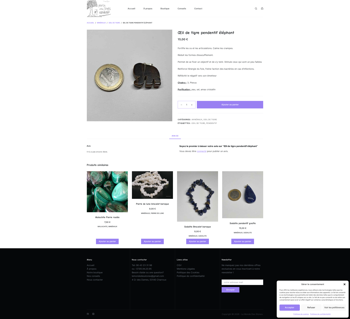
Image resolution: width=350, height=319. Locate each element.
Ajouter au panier (230, 104)
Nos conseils (93, 276)
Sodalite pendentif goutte (243, 223)
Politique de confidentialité (320, 314)
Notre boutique (95, 272)
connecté (201, 151)
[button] (344, 284)
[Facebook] (88, 314)
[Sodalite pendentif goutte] (242, 194)
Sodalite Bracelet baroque (197, 226)
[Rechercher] (256, 9)
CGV (179, 265)
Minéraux (197, 119)
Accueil (131, 8)
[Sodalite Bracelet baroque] (197, 196)
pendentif (211, 123)
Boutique (165, 8)
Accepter (289, 307)
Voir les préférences (334, 307)
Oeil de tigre (210, 119)
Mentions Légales (186, 268)
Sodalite (202, 236)
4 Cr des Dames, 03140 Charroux (149, 279)
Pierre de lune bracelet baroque (152, 204)
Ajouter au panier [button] (107, 241)
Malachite (102, 226)
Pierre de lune (157, 213)
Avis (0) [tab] (175, 136)
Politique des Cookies (188, 272)
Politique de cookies (301, 314)
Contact (198, 8)
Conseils (182, 8)
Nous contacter (95, 279)
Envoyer (230, 289)
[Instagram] (93, 314)
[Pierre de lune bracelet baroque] (152, 185)
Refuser (311, 307)
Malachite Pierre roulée (107, 217)
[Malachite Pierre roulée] (107, 191)
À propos (147, 8)
